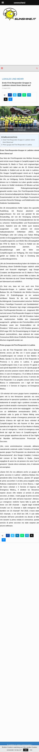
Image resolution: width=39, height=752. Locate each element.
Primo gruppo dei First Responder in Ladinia (17, 145)
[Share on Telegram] (29, 95)
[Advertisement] (19, 42)
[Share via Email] (10, 99)
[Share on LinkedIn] (19, 95)
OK (26, 750)
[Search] (37, 68)
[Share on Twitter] (15, 95)
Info (31, 750)
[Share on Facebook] (10, 95)
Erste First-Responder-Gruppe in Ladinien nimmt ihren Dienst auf (19, 141)
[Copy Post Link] (6, 99)
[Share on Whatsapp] (24, 95)
